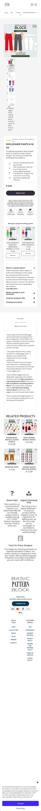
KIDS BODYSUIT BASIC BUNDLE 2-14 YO (28, 245)
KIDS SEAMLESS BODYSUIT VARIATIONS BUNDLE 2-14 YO (12, 246)
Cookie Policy (30, 659)
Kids (12, 12)
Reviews (14, 640)
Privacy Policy (20, 808)
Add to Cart (20, 193)
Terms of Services (30, 654)
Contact (13, 643)
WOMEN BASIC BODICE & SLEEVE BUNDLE (12, 440)
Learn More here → (12, 289)
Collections (13, 630)
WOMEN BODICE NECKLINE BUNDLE (29, 468)
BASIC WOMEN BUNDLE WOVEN (29, 439)
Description (20, 318)
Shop (13, 627)
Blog (13, 636)
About (13, 633)
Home (6, 12)
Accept (20, 803)
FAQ (30, 627)
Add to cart (12, 255)
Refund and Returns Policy (30, 647)
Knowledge (30, 630)
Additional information (20, 326)
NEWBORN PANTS (12, 467)
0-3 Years (18, 12)
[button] (37, 782)
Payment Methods (30, 634)
